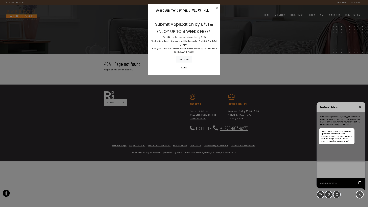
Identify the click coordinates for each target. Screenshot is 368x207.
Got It (184, 68)
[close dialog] (216, 8)
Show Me (184, 59)
